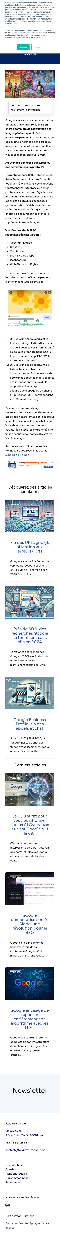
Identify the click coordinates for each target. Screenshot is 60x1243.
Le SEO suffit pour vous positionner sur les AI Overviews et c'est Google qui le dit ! (29, 825)
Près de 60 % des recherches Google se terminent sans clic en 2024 (29, 635)
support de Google (17, 455)
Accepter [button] (23, 47)
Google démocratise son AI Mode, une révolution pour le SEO (29, 924)
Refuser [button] (37, 47)
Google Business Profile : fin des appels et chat (30, 724)
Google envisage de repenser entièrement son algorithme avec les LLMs (30, 1019)
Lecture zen (30, 54)
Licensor (32, 399)
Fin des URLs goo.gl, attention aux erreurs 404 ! (29, 547)
